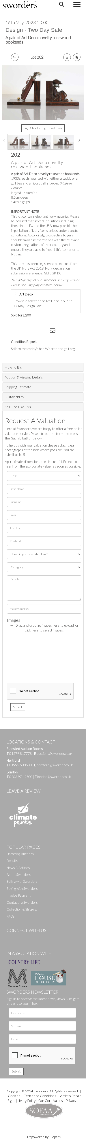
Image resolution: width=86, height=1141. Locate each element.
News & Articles (18, 868)
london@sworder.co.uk (53, 777)
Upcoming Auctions (20, 854)
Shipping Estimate (18, 387)
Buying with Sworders (22, 888)
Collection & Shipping (22, 909)
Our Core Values (50, 1101)
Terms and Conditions (40, 1096)
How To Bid (13, 367)
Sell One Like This (18, 407)
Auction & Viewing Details (24, 377)
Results (12, 861)
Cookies (14, 1096)
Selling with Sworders (22, 881)
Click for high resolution (45, 128)
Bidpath (55, 1137)
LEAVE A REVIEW (24, 790)
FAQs (11, 916)
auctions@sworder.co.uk (53, 753)
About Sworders (19, 875)
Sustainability (14, 397)
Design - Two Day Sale (34, 30)
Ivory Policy (27, 1101)
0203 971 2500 (20, 777)
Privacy (71, 1101)
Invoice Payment (19, 895)
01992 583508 (20, 765)
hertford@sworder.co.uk (55, 765)
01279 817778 (20, 753)
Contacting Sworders (22, 902)
